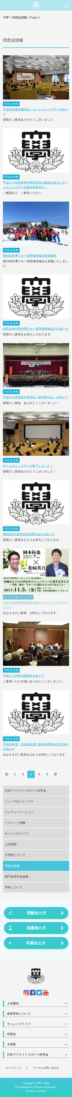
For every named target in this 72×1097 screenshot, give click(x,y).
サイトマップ (13, 1067)
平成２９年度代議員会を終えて (23, 675)
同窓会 (11, 1034)
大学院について (15, 855)
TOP (6, 17)
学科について (14, 887)
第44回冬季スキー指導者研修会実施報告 (29, 255)
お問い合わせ (51, 1067)
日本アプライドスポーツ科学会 (25, 790)
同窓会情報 (19, 17)
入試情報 (11, 844)
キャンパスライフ (16, 833)
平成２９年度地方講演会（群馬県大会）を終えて (35, 397)
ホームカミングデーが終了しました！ (28, 465)
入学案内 (13, 1003)
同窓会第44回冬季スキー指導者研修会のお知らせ (35, 328)
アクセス (38, 1067)
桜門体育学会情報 (16, 876)
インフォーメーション (19, 812)
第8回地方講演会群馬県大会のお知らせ (29, 534)
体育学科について (19, 1013)
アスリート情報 (15, 822)
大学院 (11, 1044)
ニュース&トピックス (18, 597)
